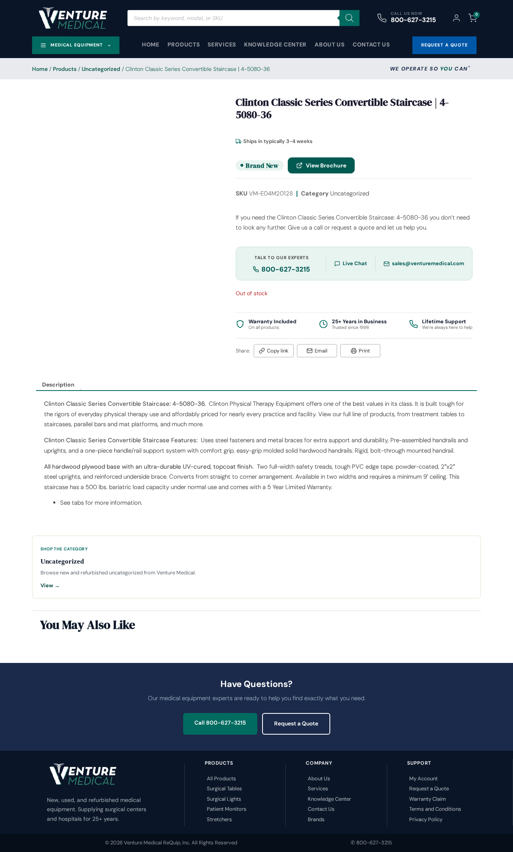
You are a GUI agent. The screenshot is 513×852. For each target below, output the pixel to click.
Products (184, 44)
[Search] (349, 18)
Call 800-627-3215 (220, 722)
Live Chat (355, 263)
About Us (330, 44)
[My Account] (456, 18)
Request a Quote (296, 723)
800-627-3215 (413, 20)
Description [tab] (58, 384)
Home (151, 44)
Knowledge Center (275, 44)
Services (222, 44)
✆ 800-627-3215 (371, 842)
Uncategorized (101, 69)
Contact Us (371, 44)
